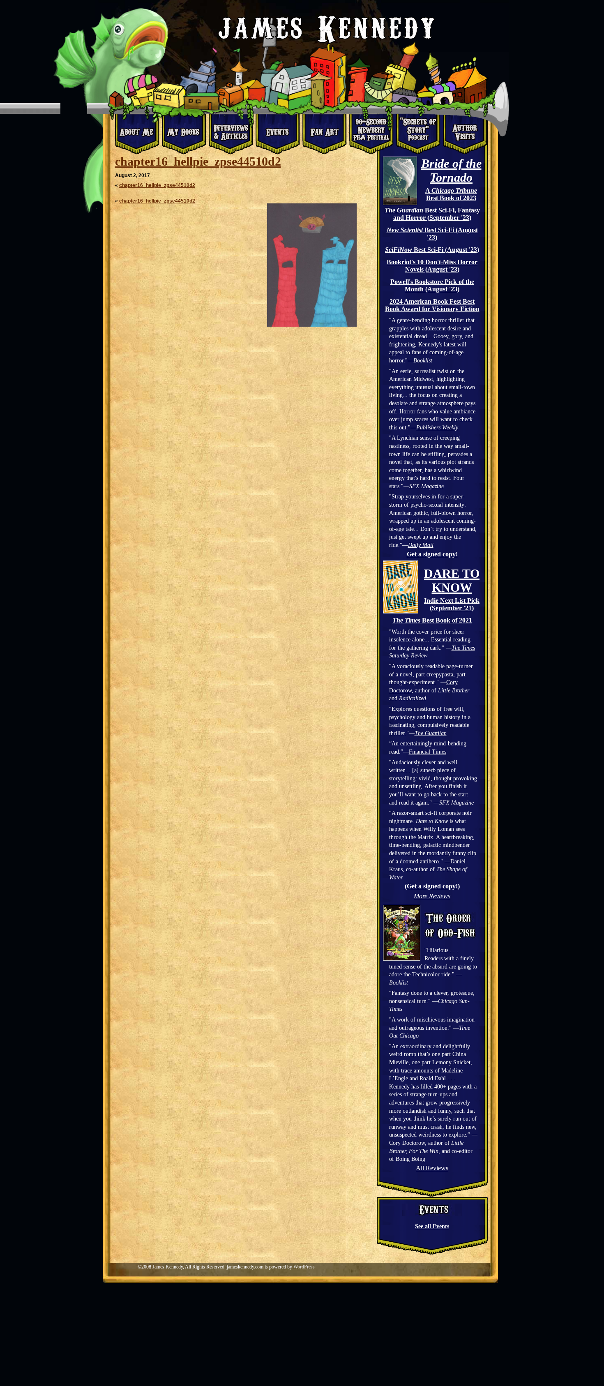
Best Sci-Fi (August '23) (432, 233)
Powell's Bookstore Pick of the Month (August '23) (432, 285)
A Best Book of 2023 (451, 194)
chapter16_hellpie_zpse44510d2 (198, 161)
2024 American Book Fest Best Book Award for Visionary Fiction (432, 305)
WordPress (304, 1267)
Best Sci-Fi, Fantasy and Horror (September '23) (432, 214)
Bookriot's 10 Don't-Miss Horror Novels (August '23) (432, 265)
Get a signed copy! (432, 554)
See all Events (432, 1226)
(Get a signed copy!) (432, 886)
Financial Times (427, 752)
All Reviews (432, 1168)
